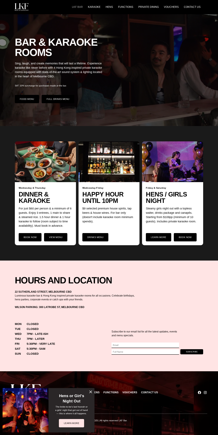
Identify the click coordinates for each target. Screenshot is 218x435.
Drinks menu (95, 237)
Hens (109, 7)
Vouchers (171, 7)
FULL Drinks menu (58, 99)
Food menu (27, 99)
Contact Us (192, 7)
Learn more (158, 237)
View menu (55, 237)
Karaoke (94, 7)
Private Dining (148, 7)
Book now (30, 237)
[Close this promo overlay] (90, 391)
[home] (21, 7)
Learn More (71, 423)
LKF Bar (77, 7)
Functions (125, 7)
